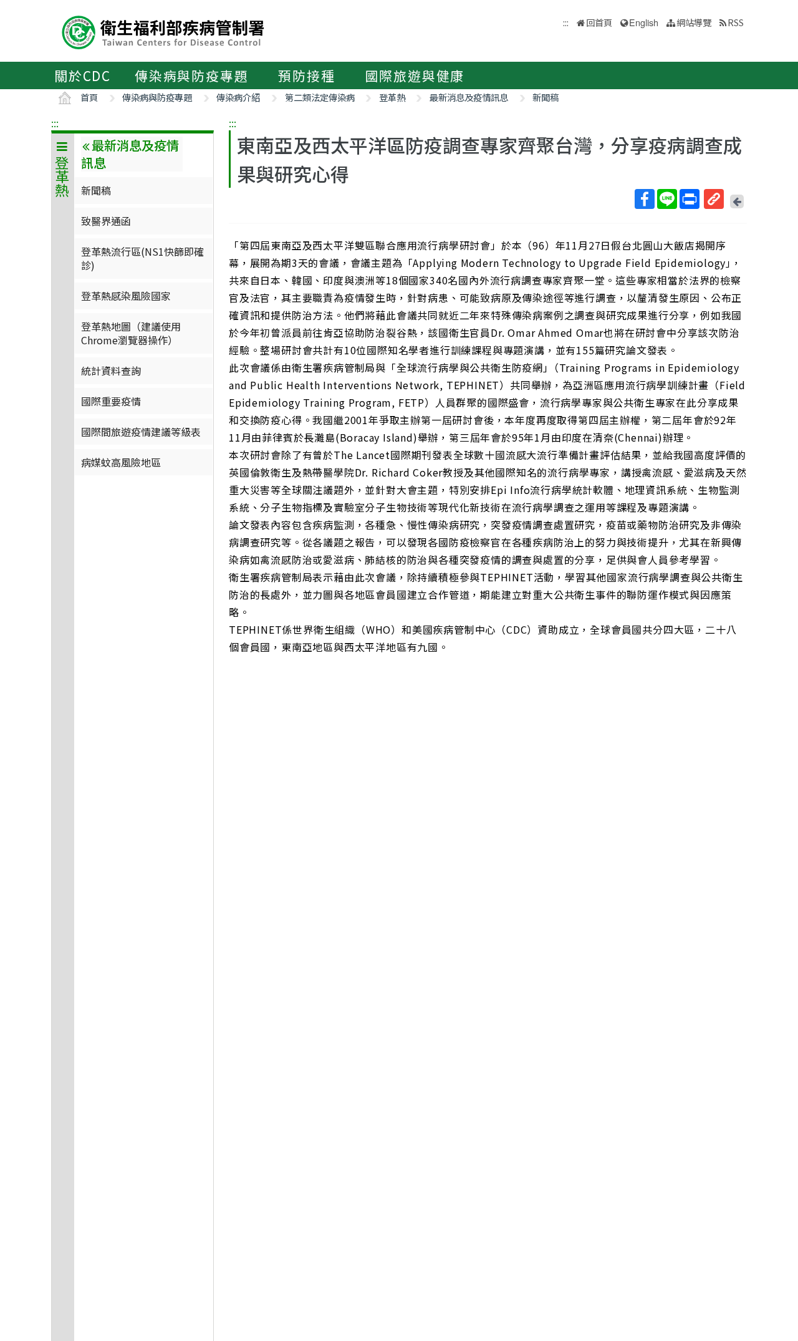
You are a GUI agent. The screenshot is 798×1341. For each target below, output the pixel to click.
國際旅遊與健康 (415, 75)
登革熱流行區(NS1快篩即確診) (142, 258)
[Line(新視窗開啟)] (667, 199)
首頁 (89, 97)
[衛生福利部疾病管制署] (163, 31)
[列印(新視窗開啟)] (689, 199)
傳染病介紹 (238, 97)
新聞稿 (545, 97)
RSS (736, 22)
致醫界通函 (106, 220)
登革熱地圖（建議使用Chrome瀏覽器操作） (131, 333)
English (643, 22)
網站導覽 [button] (693, 22)
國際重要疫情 (111, 401)
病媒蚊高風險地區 (121, 462)
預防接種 (306, 75)
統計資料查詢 (111, 370)
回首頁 (599, 22)
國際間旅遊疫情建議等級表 (141, 431)
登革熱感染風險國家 (126, 295)
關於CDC (82, 75)
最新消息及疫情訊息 (469, 97)
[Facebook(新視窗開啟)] (644, 199)
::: (55, 122)
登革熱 (392, 97)
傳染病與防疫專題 (191, 75)
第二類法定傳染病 (320, 97)
